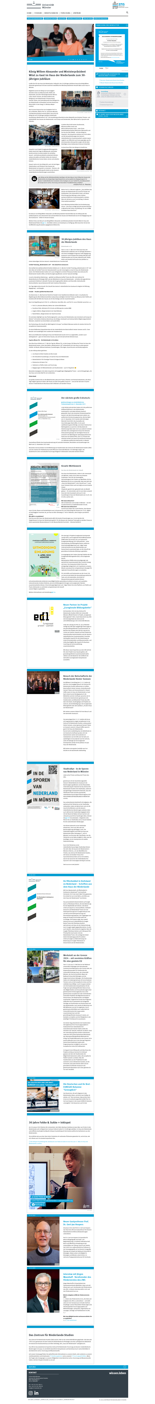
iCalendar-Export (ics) (107, 104)
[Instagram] (31, 1393)
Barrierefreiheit (69, 1399)
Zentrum (77, 13)
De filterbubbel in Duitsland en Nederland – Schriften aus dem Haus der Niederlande (77, 884)
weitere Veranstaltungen (107, 102)
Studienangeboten (56, 1356)
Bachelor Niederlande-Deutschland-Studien (112, 80)
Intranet (102, 111)
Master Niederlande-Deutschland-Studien (112, 82)
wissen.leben (117, 1373)
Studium (38, 13)
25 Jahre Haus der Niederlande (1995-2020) (111, 115)
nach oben (32, 1367)
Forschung (65, 13)
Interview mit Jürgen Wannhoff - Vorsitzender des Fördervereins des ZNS (77, 1277)
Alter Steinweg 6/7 (34, 1379)
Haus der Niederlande (35, 18)
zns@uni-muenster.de (35, 1388)
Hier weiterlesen (72, 1320)
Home (29, 13)
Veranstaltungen (50, 18)
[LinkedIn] (36, 1393)
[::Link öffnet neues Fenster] (43, 616)
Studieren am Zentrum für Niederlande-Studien (109, 75)
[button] (69, 59)
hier (45, 223)
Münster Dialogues (100, 18)
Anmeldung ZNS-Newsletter (108, 25)
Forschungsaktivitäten (79, 1356)
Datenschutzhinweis (56, 1399)
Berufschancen (51, 13)
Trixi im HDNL (88, 18)
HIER (68, 818)
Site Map (30, 1399)
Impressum (44, 1399)
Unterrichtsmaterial (74, 18)
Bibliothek (61, 18)
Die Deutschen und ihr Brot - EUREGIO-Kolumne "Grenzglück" (77, 1087)
